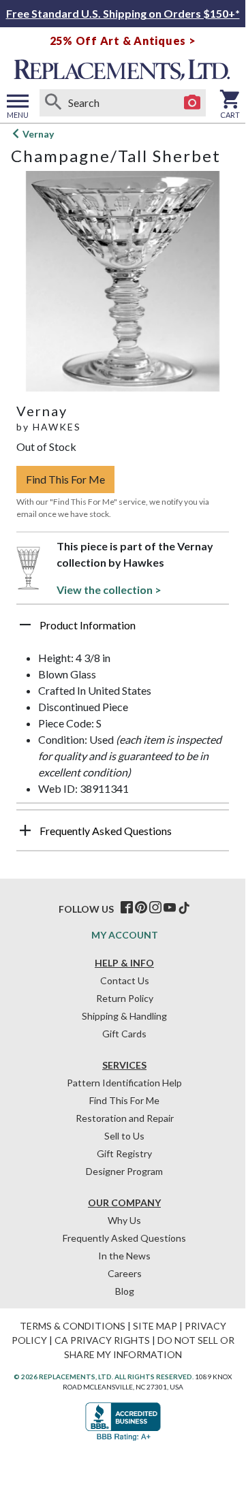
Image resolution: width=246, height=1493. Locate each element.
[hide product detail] (25, 624)
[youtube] (170, 907)
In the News (124, 1255)
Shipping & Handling (124, 1016)
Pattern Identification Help (124, 1082)
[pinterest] (141, 907)
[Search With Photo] (192, 102)
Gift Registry (124, 1153)
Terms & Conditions (72, 1326)
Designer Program (124, 1171)
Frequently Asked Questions (124, 1238)
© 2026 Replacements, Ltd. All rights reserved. (104, 1376)
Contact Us (124, 980)
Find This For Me (65, 479)
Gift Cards (124, 1033)
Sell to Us (124, 1136)
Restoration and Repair (125, 1118)
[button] (122, 630)
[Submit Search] (53, 102)
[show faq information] (25, 830)
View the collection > (109, 589)
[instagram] (155, 907)
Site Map (155, 1326)
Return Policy (124, 998)
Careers (125, 1273)
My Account (124, 935)
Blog (124, 1291)
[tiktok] (184, 907)
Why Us (124, 1220)
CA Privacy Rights (102, 1340)
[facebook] (127, 907)
